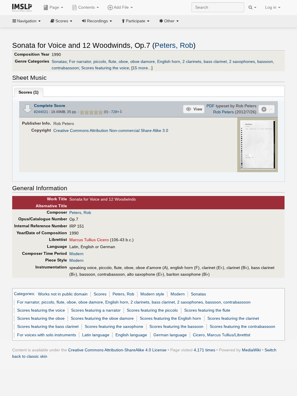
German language (170, 335)
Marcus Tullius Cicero (89, 239)
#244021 (41, 112)
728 (114, 112)
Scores (100, 294)
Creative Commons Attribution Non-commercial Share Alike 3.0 (110, 130)
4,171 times (204, 350)
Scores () (29, 92)
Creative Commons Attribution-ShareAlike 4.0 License (117, 350)
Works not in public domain (63, 294)
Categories (24, 294)
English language (131, 335)
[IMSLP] (23, 7)
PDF (211, 105)
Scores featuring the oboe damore (102, 318)
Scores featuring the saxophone (114, 326)
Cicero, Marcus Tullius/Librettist (221, 335)
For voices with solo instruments (46, 335)
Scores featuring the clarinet (233, 318)
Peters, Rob (174, 45)
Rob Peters (223, 112)
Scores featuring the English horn (170, 318)
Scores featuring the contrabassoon (242, 326)
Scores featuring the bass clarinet (48, 326)
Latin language (95, 335)
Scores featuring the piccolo (152, 310)
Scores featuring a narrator (96, 310)
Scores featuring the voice (105, 68)
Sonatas (59, 61)
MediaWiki (251, 350)
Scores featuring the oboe (41, 318)
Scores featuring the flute (207, 310)
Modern (76, 253)
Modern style (152, 294)
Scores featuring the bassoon (176, 326)
